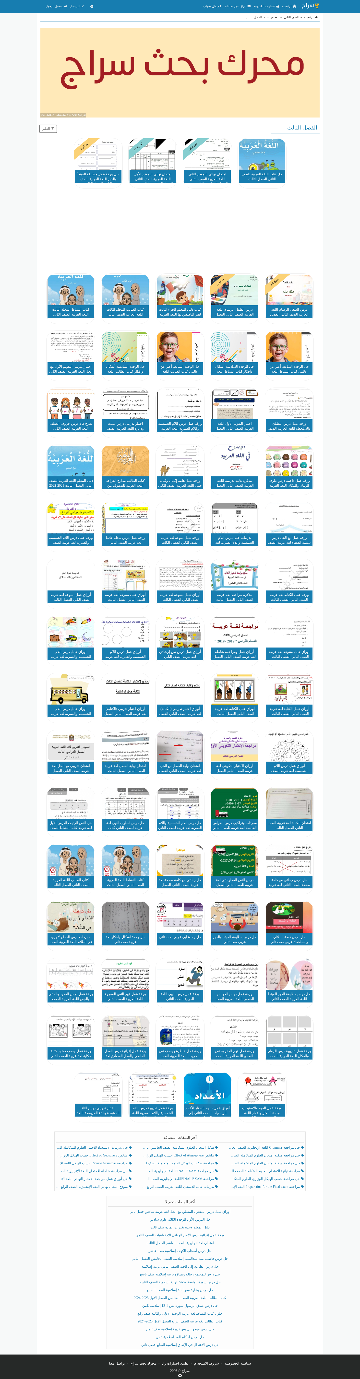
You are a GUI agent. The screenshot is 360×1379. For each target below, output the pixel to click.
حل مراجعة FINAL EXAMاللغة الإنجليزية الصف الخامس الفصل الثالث (178, 1171)
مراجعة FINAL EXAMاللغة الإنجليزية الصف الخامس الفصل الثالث (178, 1179)
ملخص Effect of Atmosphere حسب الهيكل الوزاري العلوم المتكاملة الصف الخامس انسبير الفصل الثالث (178, 1155)
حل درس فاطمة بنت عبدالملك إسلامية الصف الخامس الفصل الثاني (180, 1259)
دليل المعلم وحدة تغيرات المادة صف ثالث (180, 1227)
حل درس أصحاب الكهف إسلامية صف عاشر (180, 1251)
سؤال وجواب (211, 6)
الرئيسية (287, 6)
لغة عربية (272, 17)
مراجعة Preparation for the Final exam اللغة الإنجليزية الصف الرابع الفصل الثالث (264, 1187)
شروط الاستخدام (206, 1363)
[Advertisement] (180, 232)
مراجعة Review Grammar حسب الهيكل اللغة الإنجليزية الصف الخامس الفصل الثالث (92, 1163)
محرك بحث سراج (143, 1363)
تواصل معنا (117, 1363)
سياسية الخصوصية (238, 1363)
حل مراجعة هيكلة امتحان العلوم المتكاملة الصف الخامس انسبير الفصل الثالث (264, 1155)
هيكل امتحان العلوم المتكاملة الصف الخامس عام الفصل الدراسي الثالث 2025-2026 (178, 1147)
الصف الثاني (291, 17)
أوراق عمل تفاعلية (235, 6)
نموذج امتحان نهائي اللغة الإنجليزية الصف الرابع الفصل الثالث (92, 1187)
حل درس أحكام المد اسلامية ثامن (180, 1337)
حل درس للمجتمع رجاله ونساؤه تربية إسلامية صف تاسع (180, 1274)
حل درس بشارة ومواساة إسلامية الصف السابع (180, 1290)
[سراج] (310, 6)
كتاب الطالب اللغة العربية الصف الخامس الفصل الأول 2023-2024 (180, 1298)
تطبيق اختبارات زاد (175, 1363)
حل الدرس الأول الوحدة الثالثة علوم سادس (180, 1219)
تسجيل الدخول (55, 6)
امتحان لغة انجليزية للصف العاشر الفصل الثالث (180, 1243)
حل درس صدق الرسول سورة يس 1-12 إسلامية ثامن (180, 1306)
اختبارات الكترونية (264, 6)
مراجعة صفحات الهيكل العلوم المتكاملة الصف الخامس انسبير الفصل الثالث (178, 1163)
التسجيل (75, 6)
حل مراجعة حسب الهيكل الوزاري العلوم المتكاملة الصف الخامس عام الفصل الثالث (264, 1179)
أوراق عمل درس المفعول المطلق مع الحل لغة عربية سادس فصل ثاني (180, 1212)
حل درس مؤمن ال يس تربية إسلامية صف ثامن (180, 1329)
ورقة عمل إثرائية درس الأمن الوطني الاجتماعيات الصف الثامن (180, 1235)
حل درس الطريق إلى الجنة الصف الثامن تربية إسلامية (180, 1266)
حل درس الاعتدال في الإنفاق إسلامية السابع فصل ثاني (180, 1345)
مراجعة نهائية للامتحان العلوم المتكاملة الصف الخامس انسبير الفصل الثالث (264, 1171)
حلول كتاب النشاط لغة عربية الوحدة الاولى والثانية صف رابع (180, 1313)
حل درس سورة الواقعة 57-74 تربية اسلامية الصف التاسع (180, 1282)
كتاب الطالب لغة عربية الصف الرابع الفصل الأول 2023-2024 (180, 1321)
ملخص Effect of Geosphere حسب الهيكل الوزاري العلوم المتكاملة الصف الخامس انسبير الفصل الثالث (92, 1155)
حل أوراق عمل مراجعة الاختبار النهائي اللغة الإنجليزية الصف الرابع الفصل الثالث (92, 1179)
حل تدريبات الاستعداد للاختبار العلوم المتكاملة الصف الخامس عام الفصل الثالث (92, 1147)
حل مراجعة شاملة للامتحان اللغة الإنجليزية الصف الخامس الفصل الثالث (92, 1171)
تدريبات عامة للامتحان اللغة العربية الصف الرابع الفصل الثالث (178, 1187)
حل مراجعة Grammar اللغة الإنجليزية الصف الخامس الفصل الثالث (264, 1147)
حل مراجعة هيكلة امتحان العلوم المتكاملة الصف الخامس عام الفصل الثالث (264, 1163)
